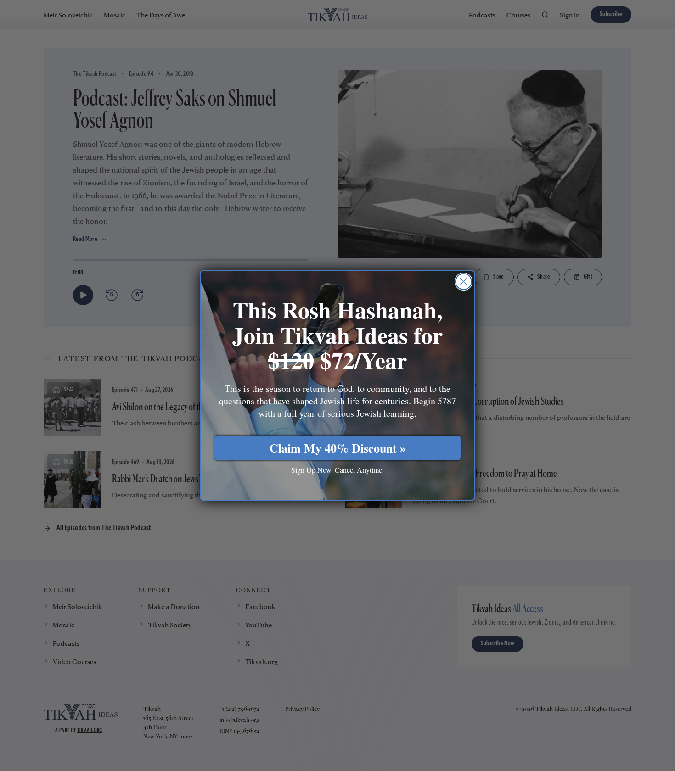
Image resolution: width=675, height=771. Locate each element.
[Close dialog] (464, 282)
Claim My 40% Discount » (338, 448)
